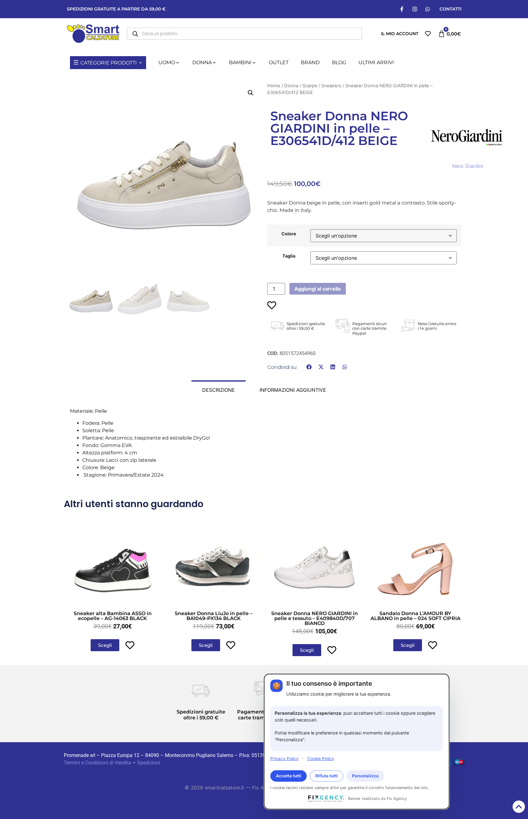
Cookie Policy (320, 758)
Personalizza (365, 775)
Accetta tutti (288, 775)
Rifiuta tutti (326, 775)
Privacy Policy (284, 758)
